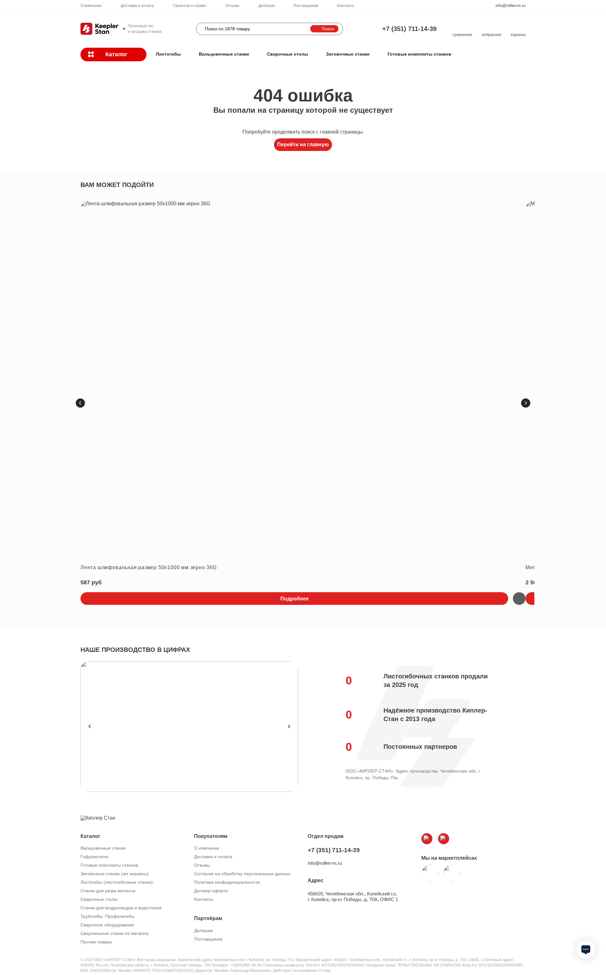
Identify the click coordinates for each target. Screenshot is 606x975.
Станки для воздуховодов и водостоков (120, 907)
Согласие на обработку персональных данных (242, 873)
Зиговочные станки (348, 54)
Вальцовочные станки (224, 54)
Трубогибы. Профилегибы (107, 916)
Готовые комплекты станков (419, 54)
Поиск (328, 28)
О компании (91, 5)
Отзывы (232, 5)
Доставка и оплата (137, 5)
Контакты (345, 5)
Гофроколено (94, 856)
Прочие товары (96, 941)
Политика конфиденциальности (227, 882)
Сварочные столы (287, 54)
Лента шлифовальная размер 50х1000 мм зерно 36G (148, 567)
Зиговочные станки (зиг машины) (114, 873)
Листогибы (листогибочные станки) (116, 882)
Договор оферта (211, 890)
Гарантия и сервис (189, 5)
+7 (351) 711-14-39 (409, 28)
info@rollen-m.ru (511, 5)
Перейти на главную (303, 144)
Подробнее (294, 598)
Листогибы (168, 54)
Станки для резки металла (107, 890)
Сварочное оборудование (107, 924)
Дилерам (266, 5)
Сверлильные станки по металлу (114, 933)
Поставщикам (306, 5)
